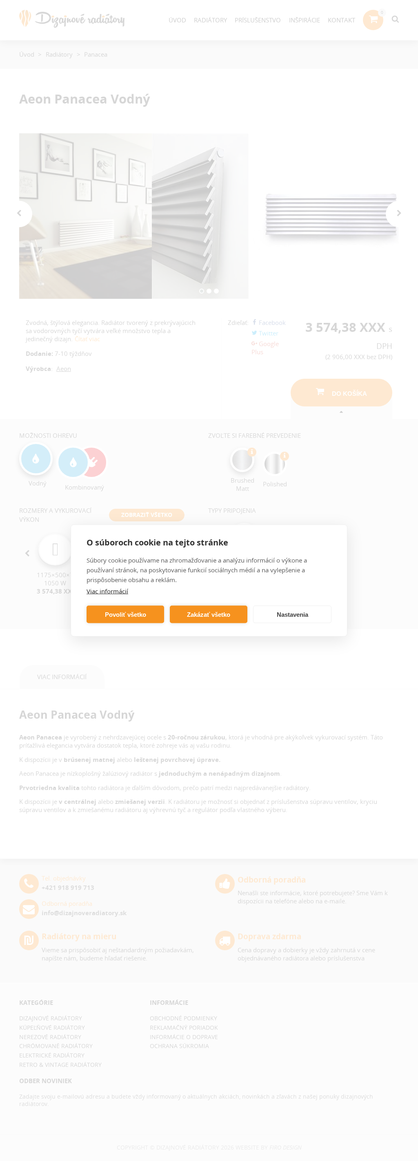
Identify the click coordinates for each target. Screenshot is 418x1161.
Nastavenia (292, 614)
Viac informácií (107, 591)
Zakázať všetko (208, 614)
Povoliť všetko (125, 614)
